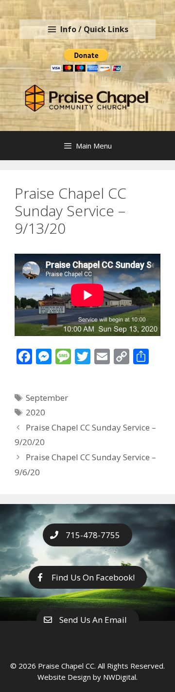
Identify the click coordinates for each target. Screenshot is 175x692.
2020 (35, 412)
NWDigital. (120, 677)
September (47, 397)
